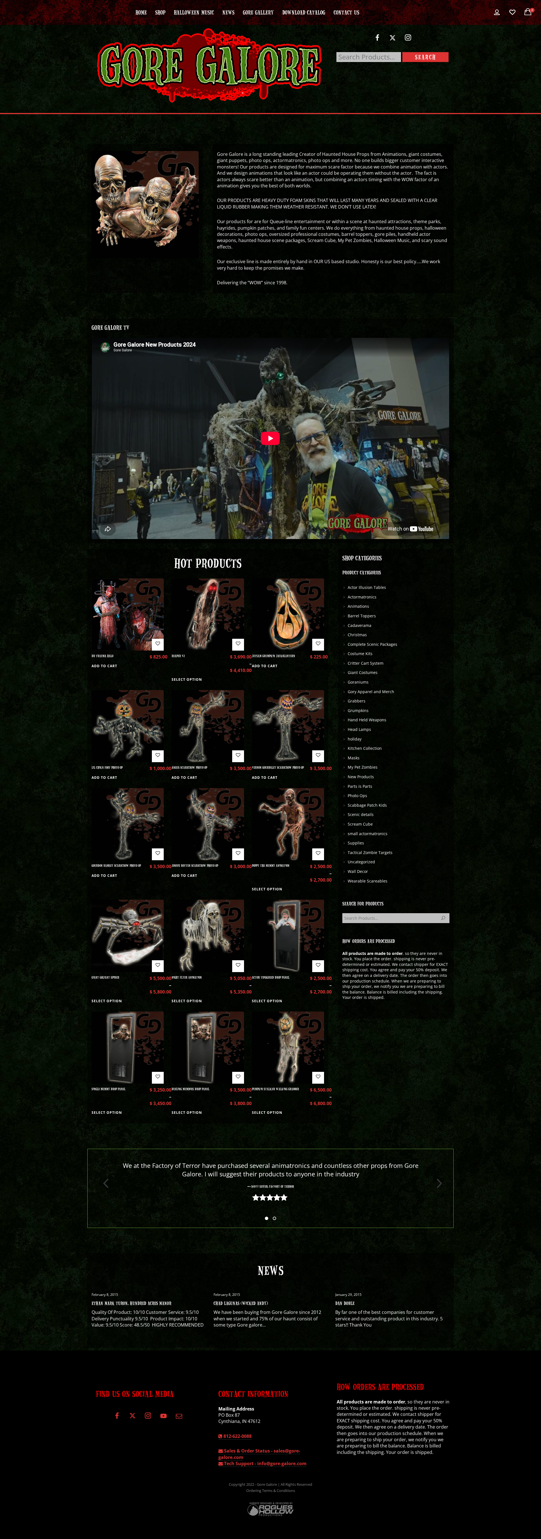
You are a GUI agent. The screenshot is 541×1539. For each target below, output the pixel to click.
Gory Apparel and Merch (371, 691)
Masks (354, 757)
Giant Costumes (363, 672)
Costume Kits (360, 653)
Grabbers (356, 701)
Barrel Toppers (362, 615)
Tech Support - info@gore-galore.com (265, 1463)
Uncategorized (361, 861)
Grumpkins (358, 710)
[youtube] (163, 1419)
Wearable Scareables (367, 881)
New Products (361, 776)
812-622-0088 (237, 1436)
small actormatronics (367, 833)
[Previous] (103, 1183)
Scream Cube (360, 824)
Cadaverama (359, 625)
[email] (178, 1418)
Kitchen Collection (365, 748)
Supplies (356, 843)
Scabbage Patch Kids (367, 805)
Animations (358, 606)
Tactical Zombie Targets (370, 852)
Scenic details (361, 814)
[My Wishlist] (512, 12)
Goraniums (358, 682)
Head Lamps (359, 729)
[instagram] (408, 40)
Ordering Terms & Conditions (270, 1490)
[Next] (437, 1183)
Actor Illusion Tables (367, 587)
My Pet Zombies (363, 767)
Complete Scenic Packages (372, 644)
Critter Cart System (365, 663)
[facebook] (377, 40)
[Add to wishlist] (158, 645)
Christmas (357, 634)
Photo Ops (357, 795)
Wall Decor (358, 871)
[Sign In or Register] (497, 12)
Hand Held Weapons (367, 719)
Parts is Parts (360, 786)
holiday (355, 739)
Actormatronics (362, 597)
